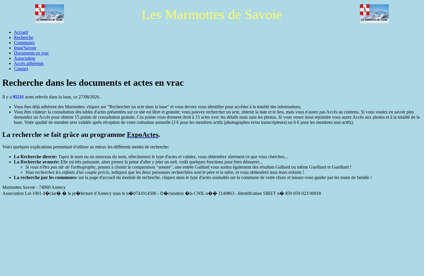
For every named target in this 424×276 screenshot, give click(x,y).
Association (24, 58)
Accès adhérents (29, 63)
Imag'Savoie (25, 47)
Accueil (21, 32)
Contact (21, 68)
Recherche (23, 37)
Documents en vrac (31, 53)
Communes (24, 42)
